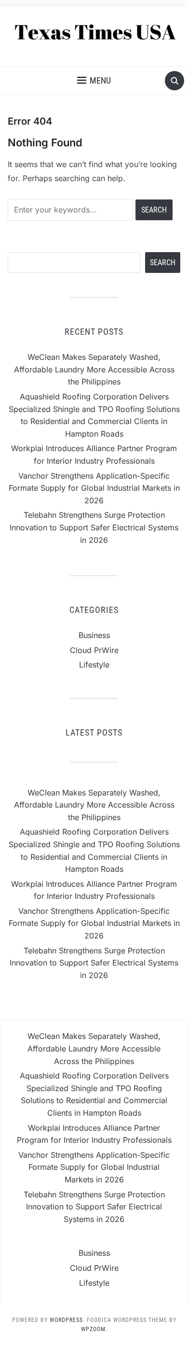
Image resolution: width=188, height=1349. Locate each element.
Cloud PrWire (94, 650)
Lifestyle (94, 664)
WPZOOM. (94, 1329)
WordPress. (67, 1320)
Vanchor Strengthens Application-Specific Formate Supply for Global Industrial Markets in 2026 (94, 488)
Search (162, 262)
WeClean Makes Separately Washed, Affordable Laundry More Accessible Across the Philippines (94, 369)
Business (94, 635)
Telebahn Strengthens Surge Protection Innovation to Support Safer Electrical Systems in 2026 (94, 527)
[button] (94, 81)
